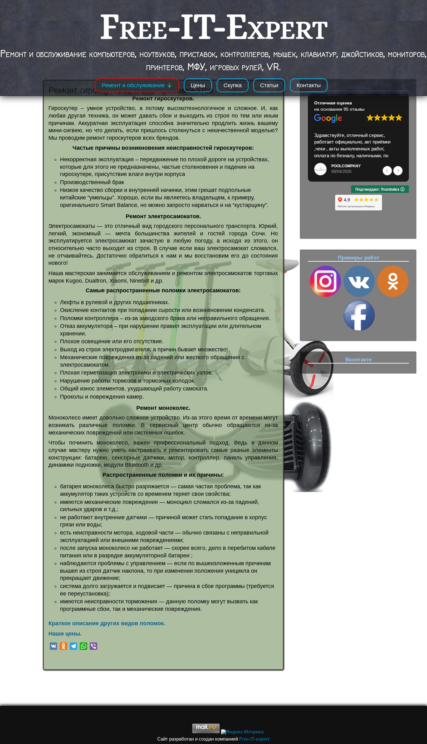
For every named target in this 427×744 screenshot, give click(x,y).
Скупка (233, 85)
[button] (398, 170)
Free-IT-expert (254, 738)
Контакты (309, 85)
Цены (198, 85)
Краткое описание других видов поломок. (106, 623)
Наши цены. (65, 634)
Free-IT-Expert (214, 26)
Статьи (269, 85)
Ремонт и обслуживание (133, 85)
